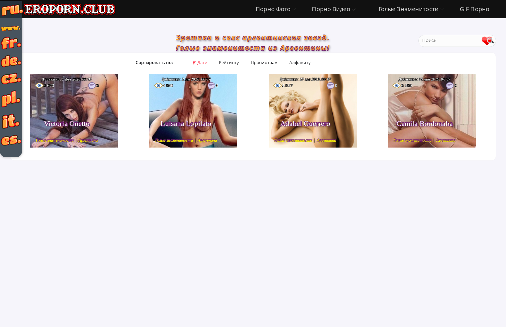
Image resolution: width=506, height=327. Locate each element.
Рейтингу (229, 62)
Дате (202, 62)
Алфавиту (300, 62)
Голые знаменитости (55, 140)
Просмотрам (264, 62)
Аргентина (88, 140)
